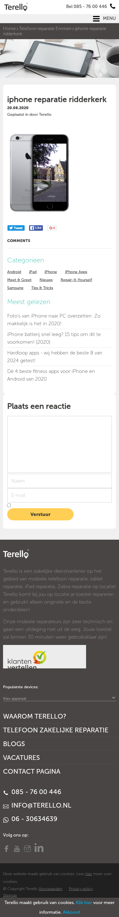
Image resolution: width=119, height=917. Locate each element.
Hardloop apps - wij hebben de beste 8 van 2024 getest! (54, 357)
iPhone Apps (76, 272)
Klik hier (84, 902)
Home (9, 28)
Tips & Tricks (42, 288)
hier (89, 874)
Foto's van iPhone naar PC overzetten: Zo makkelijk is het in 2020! (53, 320)
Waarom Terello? (34, 716)
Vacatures (21, 758)
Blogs (14, 744)
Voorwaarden (50, 888)
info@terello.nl (40, 805)
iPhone (51, 272)
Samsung (15, 288)
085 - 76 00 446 (35, 792)
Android (14, 272)
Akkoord (71, 912)
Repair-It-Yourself (76, 280)
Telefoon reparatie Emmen (45, 28)
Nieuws (46, 280)
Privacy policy (81, 888)
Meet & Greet (19, 280)
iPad (33, 272)
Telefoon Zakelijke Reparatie (55, 730)
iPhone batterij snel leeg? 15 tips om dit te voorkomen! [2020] (54, 338)
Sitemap (10, 895)
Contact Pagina (31, 771)
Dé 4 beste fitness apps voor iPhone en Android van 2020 (51, 375)
